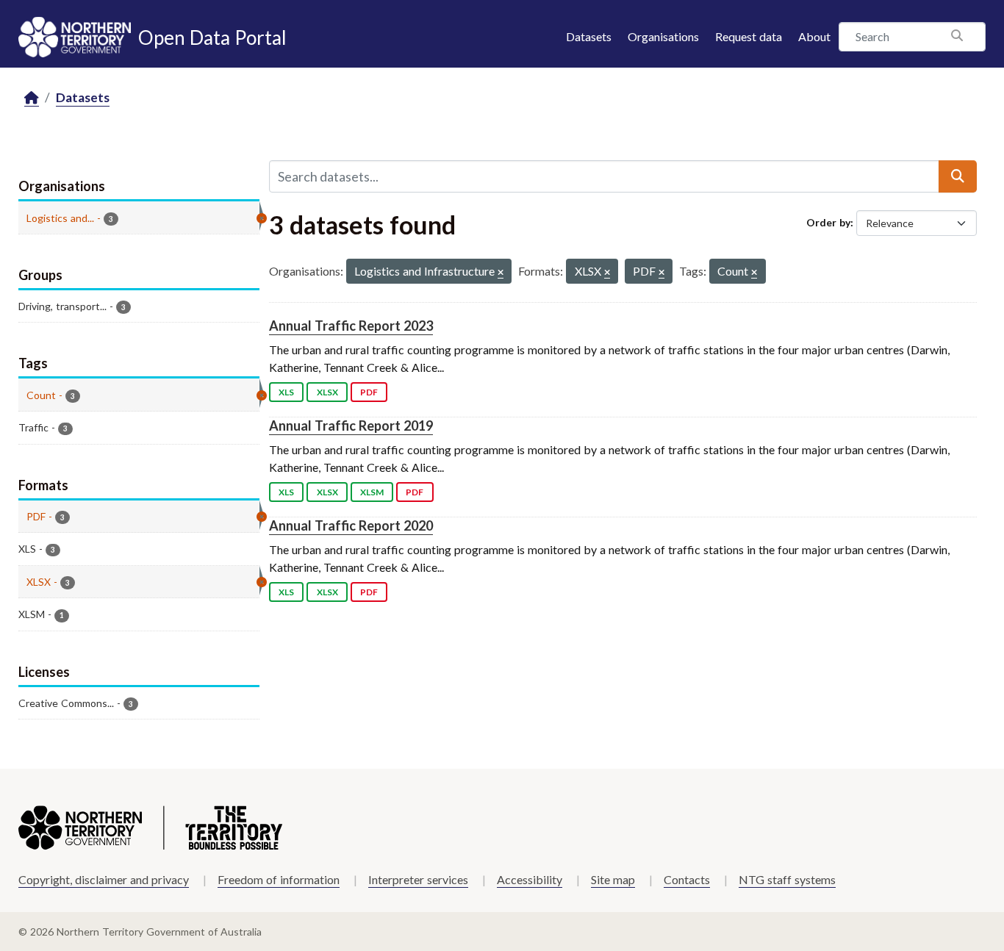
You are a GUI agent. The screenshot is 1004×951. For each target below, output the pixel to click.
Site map (613, 879)
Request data (748, 36)
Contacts (687, 879)
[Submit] (958, 176)
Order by (828, 222)
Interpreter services (418, 879)
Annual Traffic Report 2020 (351, 525)
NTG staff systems (787, 879)
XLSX (327, 392)
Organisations (663, 36)
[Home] (31, 98)
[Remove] (500, 273)
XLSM (372, 492)
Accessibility (529, 879)
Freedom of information (279, 879)
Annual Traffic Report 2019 (351, 425)
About (814, 36)
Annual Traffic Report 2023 (351, 325)
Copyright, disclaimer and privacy (103, 879)
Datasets (589, 36)
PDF (369, 392)
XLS (286, 392)
